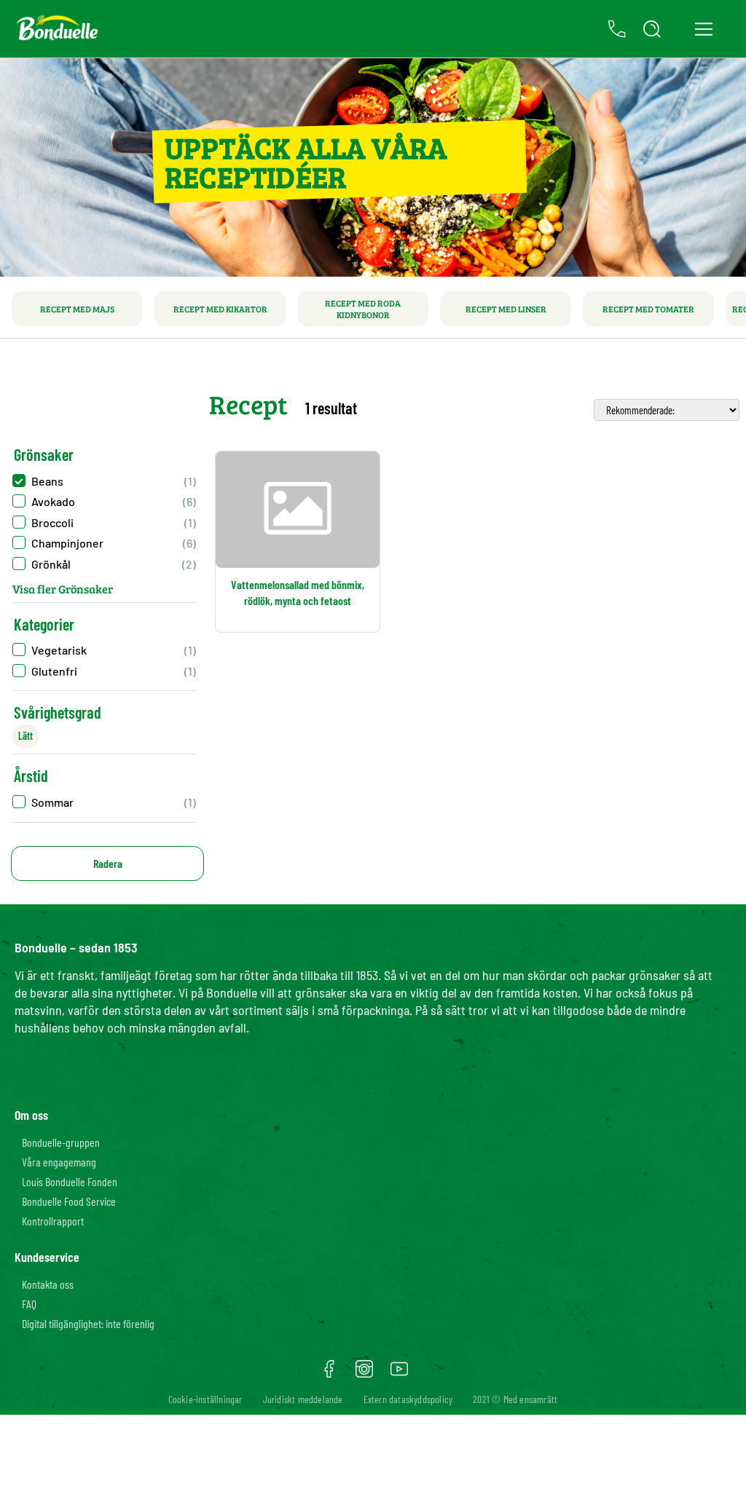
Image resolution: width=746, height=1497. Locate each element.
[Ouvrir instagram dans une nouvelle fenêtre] (364, 1374)
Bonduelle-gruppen (61, 1142)
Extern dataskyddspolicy (408, 1399)
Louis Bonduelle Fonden (69, 1181)
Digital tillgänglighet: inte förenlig (88, 1323)
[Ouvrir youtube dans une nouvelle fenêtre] (399, 1374)
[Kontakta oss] (617, 29)
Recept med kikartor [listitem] (220, 309)
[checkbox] (104, 481)
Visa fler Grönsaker (62, 588)
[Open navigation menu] (703, 29)
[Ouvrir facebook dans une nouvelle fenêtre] (329, 1374)
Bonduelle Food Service (69, 1201)
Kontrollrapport (53, 1221)
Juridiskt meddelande (303, 1399)
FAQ (29, 1304)
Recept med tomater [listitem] (648, 309)
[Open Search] (652, 29)
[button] (104, 802)
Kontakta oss (48, 1284)
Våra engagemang (59, 1162)
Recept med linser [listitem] (506, 309)
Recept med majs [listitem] (77, 309)
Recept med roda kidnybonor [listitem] (363, 308)
